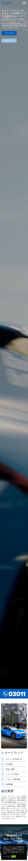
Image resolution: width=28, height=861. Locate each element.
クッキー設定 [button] (6, 856)
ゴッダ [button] (13, 856)
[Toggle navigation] (24, 3)
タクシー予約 (9, 33)
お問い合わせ (9, 40)
